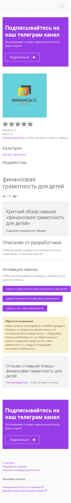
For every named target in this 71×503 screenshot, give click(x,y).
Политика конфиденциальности (21, 470)
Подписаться (19, 57)
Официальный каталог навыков (22, 487)
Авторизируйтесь (14, 137)
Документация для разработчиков (23, 490)
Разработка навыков (15, 466)
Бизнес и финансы (14, 154)
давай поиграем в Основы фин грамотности (32, 298)
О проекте (9, 462)
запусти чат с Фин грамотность (25, 308)
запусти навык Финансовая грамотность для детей (36, 288)
